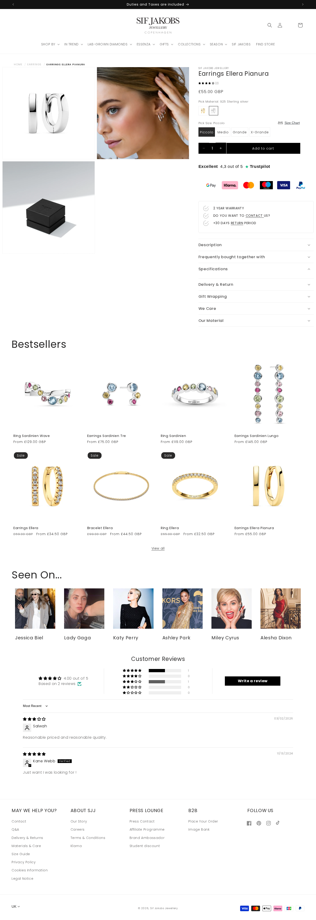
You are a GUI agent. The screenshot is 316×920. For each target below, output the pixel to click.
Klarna (76, 846)
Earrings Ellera (25, 528)
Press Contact (142, 821)
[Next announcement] (303, 4)
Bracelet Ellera (100, 528)
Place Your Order (203, 821)
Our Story (79, 821)
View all (158, 548)
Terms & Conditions (88, 837)
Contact (19, 821)
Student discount (145, 846)
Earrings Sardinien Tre (106, 435)
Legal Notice (22, 878)
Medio (223, 132)
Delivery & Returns (27, 837)
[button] (50, 44)
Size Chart (292, 123)
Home (18, 64)
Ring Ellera (170, 528)
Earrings (34, 64)
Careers (78, 829)
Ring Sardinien (173, 435)
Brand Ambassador (147, 837)
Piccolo (207, 132)
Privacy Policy (24, 862)
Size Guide (21, 854)
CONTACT (255, 215)
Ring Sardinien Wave (31, 435)
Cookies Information (30, 870)
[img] (34, 719)
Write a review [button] (253, 681)
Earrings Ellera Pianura (254, 528)
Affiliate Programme (147, 829)
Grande (240, 132)
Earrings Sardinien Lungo (257, 435)
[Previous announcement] (13, 4)
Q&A (15, 829)
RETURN (237, 223)
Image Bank (199, 829)
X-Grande (260, 132)
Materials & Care (26, 846)
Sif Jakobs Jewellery (164, 908)
